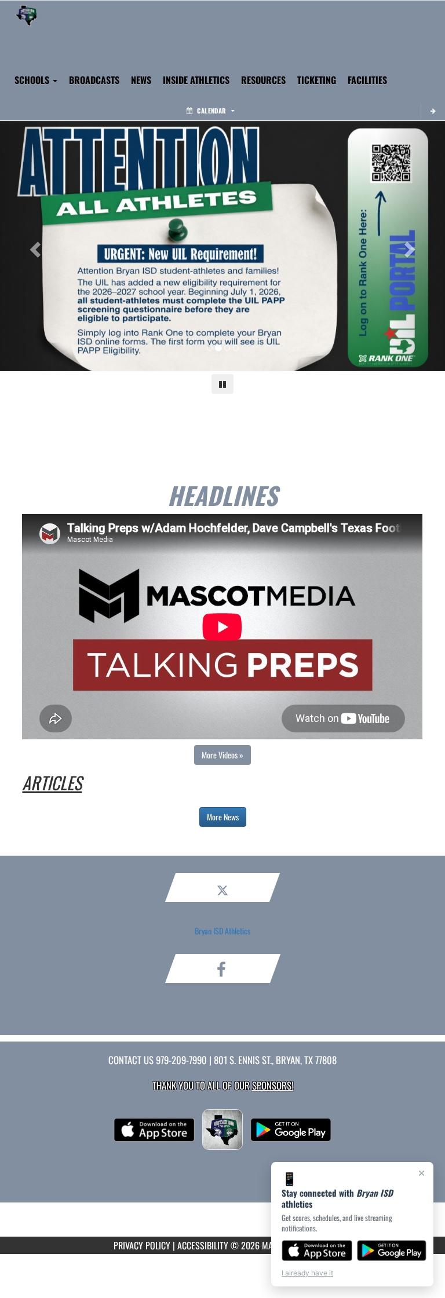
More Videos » (222, 755)
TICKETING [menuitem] (316, 80)
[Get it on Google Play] (392, 1250)
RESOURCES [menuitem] (263, 80)
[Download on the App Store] (317, 1250)
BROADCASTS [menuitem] (94, 80)
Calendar (211, 110)
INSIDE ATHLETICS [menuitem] (196, 80)
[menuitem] (141, 79)
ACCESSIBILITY (202, 1245)
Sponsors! (272, 1085)
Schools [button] (33, 80)
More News (223, 817)
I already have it (307, 1272)
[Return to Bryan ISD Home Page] (26, 15)
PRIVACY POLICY (142, 1245)
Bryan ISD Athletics (222, 931)
